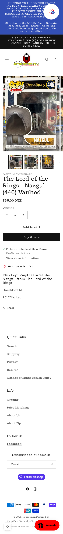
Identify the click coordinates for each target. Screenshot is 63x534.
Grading (13, 399)
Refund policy (27, 521)
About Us (13, 415)
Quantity (8, 207)
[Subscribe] (52, 464)
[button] (7, 59)
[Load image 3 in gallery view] (47, 162)
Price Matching (18, 407)
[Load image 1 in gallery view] (16, 162)
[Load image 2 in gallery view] (31, 162)
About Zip (14, 423)
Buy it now (31, 237)
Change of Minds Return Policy (29, 377)
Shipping (13, 354)
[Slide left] (4, 163)
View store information (22, 258)
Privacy (12, 361)
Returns (12, 370)
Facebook (14, 443)
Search (12, 346)
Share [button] (11, 307)
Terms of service (19, 526)
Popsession (29, 517)
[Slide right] (59, 163)
